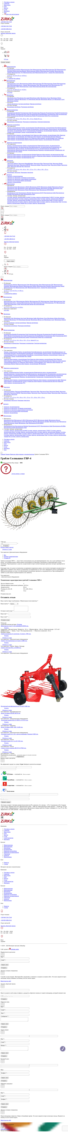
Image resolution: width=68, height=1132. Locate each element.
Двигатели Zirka (56, 393)
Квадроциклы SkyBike (59, 426)
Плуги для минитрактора (42, 148)
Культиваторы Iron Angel (23, 114)
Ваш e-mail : (4, 617)
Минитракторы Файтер (14, 69)
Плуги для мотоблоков (29, 130)
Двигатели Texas (45, 165)
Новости (6, 862)
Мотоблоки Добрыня (13, 99)
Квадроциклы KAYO (38, 193)
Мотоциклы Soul (57, 188)
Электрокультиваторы (43, 121)
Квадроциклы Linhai (50, 193)
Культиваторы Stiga (53, 114)
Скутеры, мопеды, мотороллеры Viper (50, 201)
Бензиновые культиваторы (14, 121)
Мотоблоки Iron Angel (23, 98)
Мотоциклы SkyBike (46, 188)
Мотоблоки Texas (45, 98)
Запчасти (5, 404)
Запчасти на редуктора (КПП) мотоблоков (19, 180)
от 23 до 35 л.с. (17, 75)
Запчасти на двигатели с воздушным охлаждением (21, 179)
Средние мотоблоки (24, 104)
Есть (8, 92)
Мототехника (7, 416)
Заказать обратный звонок (8, 33)
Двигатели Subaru (35, 165)
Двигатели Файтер (12, 163)
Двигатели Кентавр (15, 166)
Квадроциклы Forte (12, 193)
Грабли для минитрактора (30, 145)
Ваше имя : (4, 614)
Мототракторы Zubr (59, 301)
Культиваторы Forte (26, 113)
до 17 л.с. (10, 89)
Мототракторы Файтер (26, 83)
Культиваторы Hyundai (52, 113)
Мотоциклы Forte (12, 187)
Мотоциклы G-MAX (23, 187)
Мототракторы (7, 297)
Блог (5, 12)
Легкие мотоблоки (12, 104)
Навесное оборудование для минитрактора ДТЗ (20, 157)
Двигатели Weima (56, 165)
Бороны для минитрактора (14, 145)
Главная (3, 454)
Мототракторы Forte (45, 85)
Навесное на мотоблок (10, 347)
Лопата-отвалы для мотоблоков (57, 129)
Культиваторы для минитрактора (57, 374)
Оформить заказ (5, 1129)
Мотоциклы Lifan (12, 188)
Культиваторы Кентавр (17, 116)
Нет (11, 92)
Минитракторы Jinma (39, 69)
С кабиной (10, 78)
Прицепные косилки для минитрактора (27, 150)
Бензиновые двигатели (13, 172)
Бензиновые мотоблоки (14, 107)
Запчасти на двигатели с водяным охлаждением (20, 177)
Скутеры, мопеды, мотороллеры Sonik (41, 200)
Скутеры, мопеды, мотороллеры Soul (54, 433)
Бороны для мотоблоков (14, 127)
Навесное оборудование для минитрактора (22, 454)
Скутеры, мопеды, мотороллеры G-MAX (42, 197)
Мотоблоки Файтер (12, 101)
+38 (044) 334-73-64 (6, 22)
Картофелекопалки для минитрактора (18, 147)
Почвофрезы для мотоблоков (44, 130)
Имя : (3, 957)
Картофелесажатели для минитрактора (40, 147)
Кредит (6, 8)
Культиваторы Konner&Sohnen (38, 114)
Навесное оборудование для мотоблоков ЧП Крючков (44, 139)
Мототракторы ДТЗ (56, 85)
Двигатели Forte (47, 163)
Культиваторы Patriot (42, 116)
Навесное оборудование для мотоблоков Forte (20, 135)
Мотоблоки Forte (12, 98)
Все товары (38, 132)
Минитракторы (8, 280)
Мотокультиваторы (9, 330)
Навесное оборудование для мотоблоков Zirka (46, 135)
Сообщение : (5, 1016)
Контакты (7, 11)
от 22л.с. (24, 89)
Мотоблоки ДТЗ (24, 99)
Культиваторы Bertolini (13, 113)
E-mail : (3, 960)
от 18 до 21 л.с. (17, 89)
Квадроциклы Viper (29, 194)
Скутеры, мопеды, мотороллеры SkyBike (18, 200)
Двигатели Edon (38, 163)
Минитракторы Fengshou (47, 71)
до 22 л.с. (10, 75)
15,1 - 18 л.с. (37, 169)
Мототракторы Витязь (39, 86)
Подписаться (20, 756)
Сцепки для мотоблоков (28, 132)
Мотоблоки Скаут (59, 99)
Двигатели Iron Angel (13, 165)
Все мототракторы (51, 86)
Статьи (6, 864)
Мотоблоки (7, 314)
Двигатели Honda (57, 163)
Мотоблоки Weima (56, 98)
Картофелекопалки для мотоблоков (45, 127)
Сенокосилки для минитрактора (45, 377)
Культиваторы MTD (61, 336)
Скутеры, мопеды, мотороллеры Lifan (29, 198)
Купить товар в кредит (7, 547)
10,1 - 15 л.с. (30, 118)
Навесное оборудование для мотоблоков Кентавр (41, 136)
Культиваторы (8, 849)
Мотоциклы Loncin (23, 188)
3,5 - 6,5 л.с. (16, 118)
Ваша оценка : (5, 603)
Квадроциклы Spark (17, 194)
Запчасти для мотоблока (14, 182)
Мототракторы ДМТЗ (13, 86)
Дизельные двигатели (27, 172)
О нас (5, 9)
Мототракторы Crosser (26, 86)
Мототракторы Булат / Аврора (18, 85)
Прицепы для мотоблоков (60, 130)
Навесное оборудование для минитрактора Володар (52, 156)
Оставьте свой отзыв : (7, 611)
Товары (7, 454)
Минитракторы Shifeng (33, 71)
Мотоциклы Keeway (58, 187)
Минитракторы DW (51, 69)
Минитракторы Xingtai (57, 286)
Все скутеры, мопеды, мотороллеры (35, 203)
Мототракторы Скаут (13, 83)
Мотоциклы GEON (35, 187)
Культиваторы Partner (30, 116)
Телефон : (4, 1073)
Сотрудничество (8, 838)
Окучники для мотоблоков (14, 130)
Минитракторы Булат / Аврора (44, 72)
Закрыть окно (4, 964)
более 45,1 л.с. (38, 118)
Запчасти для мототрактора (15, 176)
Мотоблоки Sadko (35, 98)
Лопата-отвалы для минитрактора (25, 148)
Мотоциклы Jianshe (46, 187)
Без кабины (17, 78)
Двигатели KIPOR (25, 165)
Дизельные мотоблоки (27, 107)
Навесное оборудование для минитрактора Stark (50, 154)
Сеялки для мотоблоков (14, 132)
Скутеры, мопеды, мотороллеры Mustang (52, 198)
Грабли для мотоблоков (27, 127)
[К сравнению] (10, 545)
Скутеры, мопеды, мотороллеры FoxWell (18, 197)
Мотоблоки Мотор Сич (47, 99)
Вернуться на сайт (6, 981)
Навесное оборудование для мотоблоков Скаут (44, 138)
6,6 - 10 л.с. (23, 118)
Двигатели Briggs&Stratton (25, 163)
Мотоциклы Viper (34, 190)
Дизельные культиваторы (30, 121)
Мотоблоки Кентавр (35, 99)
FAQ (5, 6)
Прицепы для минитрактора (46, 150)
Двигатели (7, 387)
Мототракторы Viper (33, 85)
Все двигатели (26, 166)
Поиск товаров (5, 206)
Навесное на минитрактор (11, 368)
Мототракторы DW (38, 83)
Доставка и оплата (9, 2)
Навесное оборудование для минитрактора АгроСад (22, 156)
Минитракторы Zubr (29, 72)
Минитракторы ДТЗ (17, 72)
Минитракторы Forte (27, 69)
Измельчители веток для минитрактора (49, 145)
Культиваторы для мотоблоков (39, 129)
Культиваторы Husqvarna (39, 113)
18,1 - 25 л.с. (44, 169)
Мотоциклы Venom (23, 190)
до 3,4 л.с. (10, 118)
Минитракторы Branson (19, 71)
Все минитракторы (58, 72)
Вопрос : (4, 1045)
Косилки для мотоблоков (24, 129)
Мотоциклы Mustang (34, 188)
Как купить (7, 5)
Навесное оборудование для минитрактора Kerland (21, 154)
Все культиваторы (53, 116)
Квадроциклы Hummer (25, 193)
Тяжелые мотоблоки (35, 104)
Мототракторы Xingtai (50, 83)
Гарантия (6, 3)
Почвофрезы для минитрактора (47, 375)
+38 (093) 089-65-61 (6, 29)
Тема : (3, 1013)
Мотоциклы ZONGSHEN (46, 190)
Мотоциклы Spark (12, 190)
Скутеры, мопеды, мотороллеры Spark (29, 201)
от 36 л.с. (24, 75)
